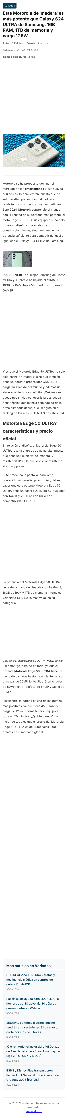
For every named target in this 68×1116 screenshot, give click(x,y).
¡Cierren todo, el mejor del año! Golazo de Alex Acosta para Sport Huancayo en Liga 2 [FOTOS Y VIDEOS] (33, 1051)
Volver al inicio (34, 1111)
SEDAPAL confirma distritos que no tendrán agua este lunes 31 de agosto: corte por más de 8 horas (32, 1027)
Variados (10, 5)
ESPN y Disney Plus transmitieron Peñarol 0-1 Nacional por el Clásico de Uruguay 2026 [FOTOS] (32, 1075)
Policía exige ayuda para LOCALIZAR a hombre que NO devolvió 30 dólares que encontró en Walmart (32, 1003)
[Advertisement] (34, 96)
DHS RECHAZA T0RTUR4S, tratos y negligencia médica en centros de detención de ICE (30, 979)
